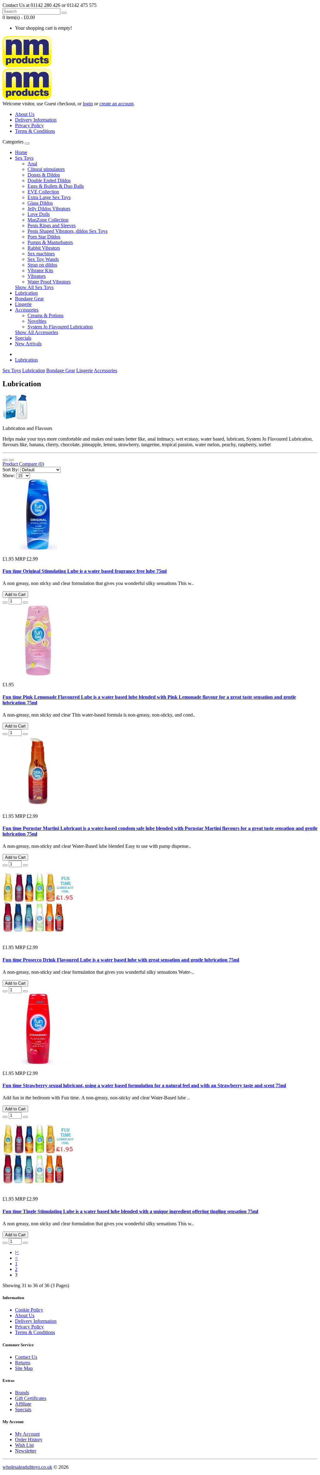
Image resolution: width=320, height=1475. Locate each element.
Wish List (24, 1445)
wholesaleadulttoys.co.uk (27, 1467)
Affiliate (23, 1404)
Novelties (37, 321)
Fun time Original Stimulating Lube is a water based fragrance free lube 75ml (84, 571)
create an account (116, 103)
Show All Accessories (36, 332)
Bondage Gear (29, 298)
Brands (22, 1392)
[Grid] (11, 460)
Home (21, 152)
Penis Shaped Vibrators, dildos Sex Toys (68, 231)
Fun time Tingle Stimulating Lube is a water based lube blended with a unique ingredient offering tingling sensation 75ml (130, 1211)
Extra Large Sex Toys (49, 197)
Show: (8, 475)
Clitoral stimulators (46, 169)
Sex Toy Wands (43, 259)
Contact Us (26, 1357)
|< (17, 1252)
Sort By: (10, 469)
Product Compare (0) (23, 464)
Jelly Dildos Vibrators (49, 208)
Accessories (26, 309)
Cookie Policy (29, 1309)
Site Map (24, 1368)
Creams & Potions (45, 315)
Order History (28, 1439)
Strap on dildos (42, 265)
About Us (24, 114)
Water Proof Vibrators (49, 281)
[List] (5, 460)
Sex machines (41, 253)
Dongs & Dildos (44, 175)
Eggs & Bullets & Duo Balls (56, 186)
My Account (27, 1434)
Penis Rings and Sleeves (52, 225)
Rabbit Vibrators (44, 248)
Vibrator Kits (40, 270)
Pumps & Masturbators (50, 242)
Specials (23, 338)
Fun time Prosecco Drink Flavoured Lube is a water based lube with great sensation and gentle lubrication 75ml (120, 959)
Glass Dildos (40, 203)
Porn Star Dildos (44, 236)
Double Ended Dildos (49, 180)
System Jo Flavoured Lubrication (60, 326)
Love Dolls (39, 214)
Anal (32, 163)
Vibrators (37, 276)
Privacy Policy (29, 125)
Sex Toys (24, 158)
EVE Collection (43, 191)
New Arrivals (28, 343)
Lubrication (26, 293)
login (88, 103)
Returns (22, 1362)
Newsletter (25, 1450)
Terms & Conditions (35, 131)
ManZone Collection (48, 219)
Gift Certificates (30, 1398)
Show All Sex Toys (34, 287)
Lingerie (23, 304)
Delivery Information (36, 119)
